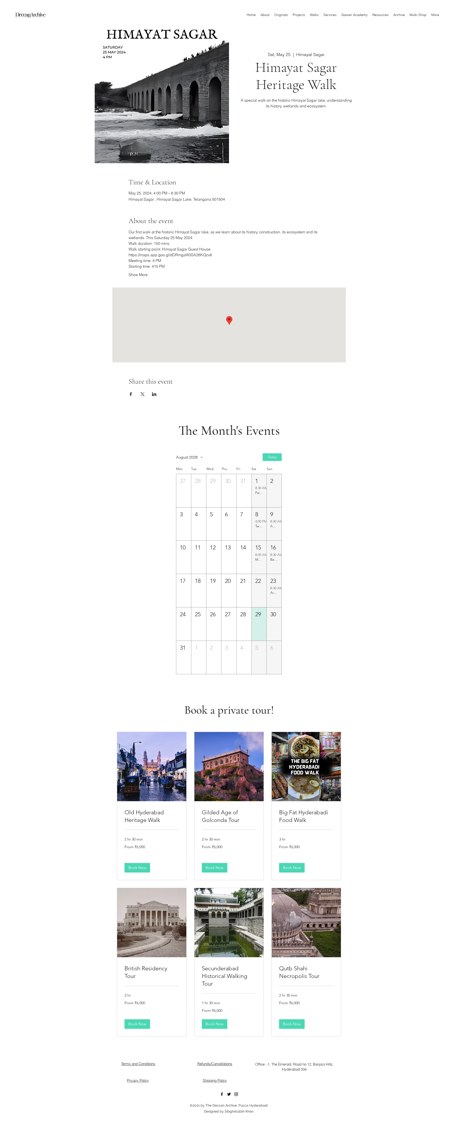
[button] (183, 490)
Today (272, 457)
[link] (152, 816)
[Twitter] (229, 1094)
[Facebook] (221, 1094)
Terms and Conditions (138, 1063)
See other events (296, 132)
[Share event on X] (142, 394)
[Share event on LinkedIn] (154, 394)
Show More (138, 274)
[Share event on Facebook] (131, 394)
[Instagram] (236, 1094)
